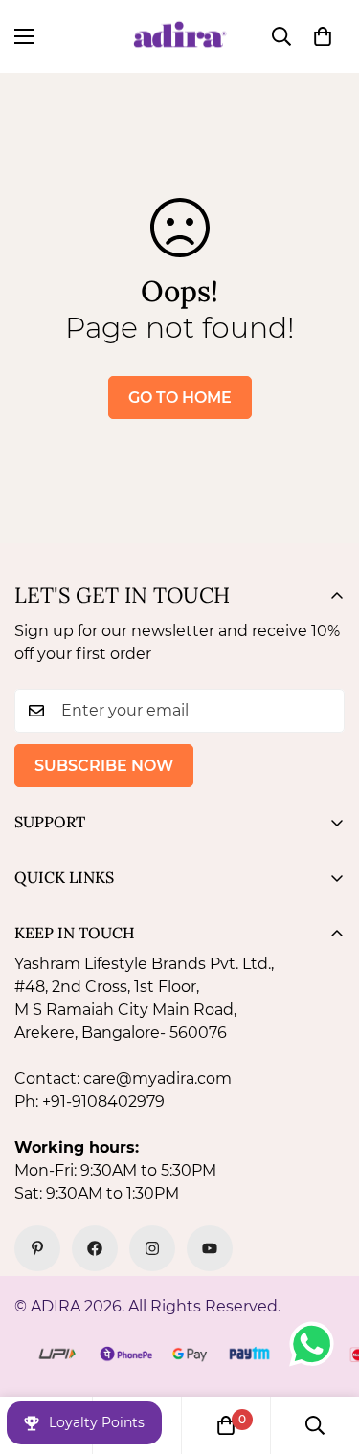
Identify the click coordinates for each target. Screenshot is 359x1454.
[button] (323, 36)
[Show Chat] (316, 1344)
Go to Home (180, 397)
